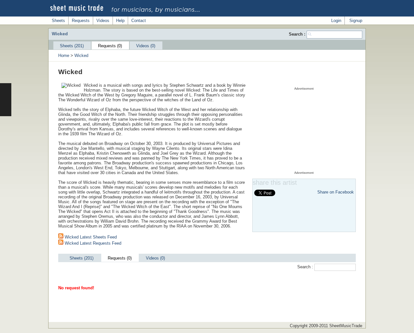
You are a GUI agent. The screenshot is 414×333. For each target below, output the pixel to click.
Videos (102, 20)
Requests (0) (110, 45)
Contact (138, 20)
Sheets (58, 20)
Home (63, 55)
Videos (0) (145, 45)
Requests (81, 20)
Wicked (81, 55)
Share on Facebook (335, 192)
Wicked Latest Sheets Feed (90, 237)
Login (336, 20)
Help (120, 20)
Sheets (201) (72, 45)
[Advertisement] (304, 130)
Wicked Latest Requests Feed (92, 243)
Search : (298, 34)
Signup (355, 20)
